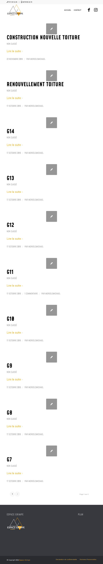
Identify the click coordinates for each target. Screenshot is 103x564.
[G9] (51, 357)
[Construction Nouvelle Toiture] (51, 28)
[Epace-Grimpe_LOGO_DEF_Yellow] (15, 10)
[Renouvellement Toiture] (51, 75)
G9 (9, 366)
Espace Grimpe (24, 560)
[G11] (51, 263)
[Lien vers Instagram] (95, 10)
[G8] (51, 404)
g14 (10, 131)
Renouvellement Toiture (35, 84)
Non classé (12, 44)
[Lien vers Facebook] (88, 10)
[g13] (51, 169)
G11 (10, 272)
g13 (10, 178)
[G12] (51, 216)
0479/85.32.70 (27, 2)
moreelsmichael (37, 59)
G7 (9, 460)
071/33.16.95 (12, 2)
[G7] (51, 451)
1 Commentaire (31, 293)
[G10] (51, 310)
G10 (10, 319)
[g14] (51, 122)
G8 (9, 413)
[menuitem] (67, 10)
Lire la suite (14, 51)
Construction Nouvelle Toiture (43, 38)
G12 (10, 225)
